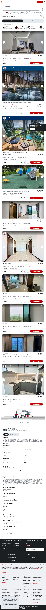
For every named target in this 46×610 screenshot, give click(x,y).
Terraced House (33, 480)
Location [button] (11, 434)
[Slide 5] (21, 149)
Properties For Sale (27, 576)
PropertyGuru (5, 576)
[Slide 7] (24, 149)
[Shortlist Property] (42, 32)
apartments (4, 569)
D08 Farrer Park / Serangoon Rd (36, 600)
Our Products (4, 546)
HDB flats (8, 569)
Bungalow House (20, 481)
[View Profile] (5, 32)
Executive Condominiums (15, 569)
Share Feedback (17, 546)
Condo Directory (16, 577)
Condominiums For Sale (27, 584)
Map (34, 21)
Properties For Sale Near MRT (16, 593)
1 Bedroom (9, 489)
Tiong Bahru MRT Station (8, 522)
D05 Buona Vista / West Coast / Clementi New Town (37, 597)
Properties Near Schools (26, 597)
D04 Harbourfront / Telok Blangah (37, 593)
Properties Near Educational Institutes (26, 591)
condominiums (38, 568)
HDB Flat (8, 480)
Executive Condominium (25, 480)
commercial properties (29, 569)
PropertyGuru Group (6, 543)
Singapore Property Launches (6, 593)
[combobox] (21, 9)
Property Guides (5, 579)
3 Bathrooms (11, 494)
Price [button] (16, 434)
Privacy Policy (15, 601)
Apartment (18, 480)
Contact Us (16, 543)
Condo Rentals (36, 582)
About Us (4, 545)
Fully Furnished (6, 500)
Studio (4, 489)
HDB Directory (15, 579)
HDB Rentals (35, 580)
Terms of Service (20, 606)
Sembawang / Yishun (17, 510)
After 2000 (5, 533)
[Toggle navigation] (44, 2)
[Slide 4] (20, 149)
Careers (3, 548)
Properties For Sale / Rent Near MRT (17, 590)
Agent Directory (16, 580)
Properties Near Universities (26, 594)
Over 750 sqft (5, 516)
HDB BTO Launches (6, 580)
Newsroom (16, 545)
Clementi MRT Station (18, 522)
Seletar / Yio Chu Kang (7, 510)
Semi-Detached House (10, 481)
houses (22, 569)
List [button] (13, 21)
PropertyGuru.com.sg (6, 564)
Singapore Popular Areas (37, 590)
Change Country (29, 543)
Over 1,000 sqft (12, 516)
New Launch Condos (6, 595)
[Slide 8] (25, 149)
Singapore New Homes (5, 590)
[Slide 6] (23, 149)
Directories (15, 576)
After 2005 (10, 533)
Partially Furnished (13, 500)
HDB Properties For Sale (27, 581)
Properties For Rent (37, 576)
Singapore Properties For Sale (27, 578)
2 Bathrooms (5, 494)
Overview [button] (6, 434)
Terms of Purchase (34, 606)
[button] (6, 443)
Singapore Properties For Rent (37, 578)
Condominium (13, 480)
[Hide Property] (39, 32)
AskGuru (4, 577)
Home (3, 6)
